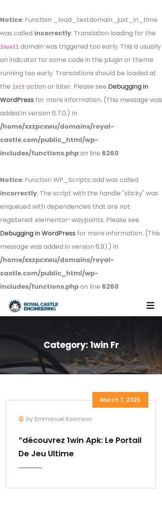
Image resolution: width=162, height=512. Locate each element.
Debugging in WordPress (37, 233)
